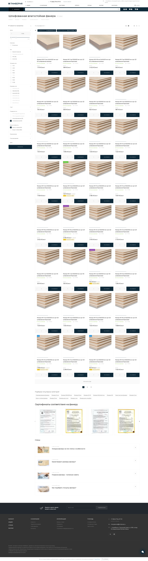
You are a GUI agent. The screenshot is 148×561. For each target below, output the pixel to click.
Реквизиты (59, 524)
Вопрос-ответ (60, 522)
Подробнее (97, 559)
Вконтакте (110, 534)
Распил (10, 528)
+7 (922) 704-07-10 (55, 1)
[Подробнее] (135, 447)
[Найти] (118, 9)
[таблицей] (139, 26)
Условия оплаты (91, 522)
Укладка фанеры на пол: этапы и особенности (68, 449)
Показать (20, 146)
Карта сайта (90, 526)
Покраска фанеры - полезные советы (65, 475)
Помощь (90, 519)
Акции (10, 522)
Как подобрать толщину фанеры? (64, 488)
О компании (35, 519)
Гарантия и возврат (36, 524)
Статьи (10, 525)
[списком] (137, 26)
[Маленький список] (126, 26)
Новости (33, 522)
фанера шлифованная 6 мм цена (17, 552)
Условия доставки (92, 524)
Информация (61, 519)
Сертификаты (34, 526)
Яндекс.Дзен (114, 534)
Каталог (11, 519)
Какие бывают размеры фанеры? (64, 462)
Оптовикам (60, 526)
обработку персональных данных (18, 550)
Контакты (33, 528)
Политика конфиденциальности (65, 528)
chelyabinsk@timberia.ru (118, 524)
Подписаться (101, 507)
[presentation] (35, 421)
